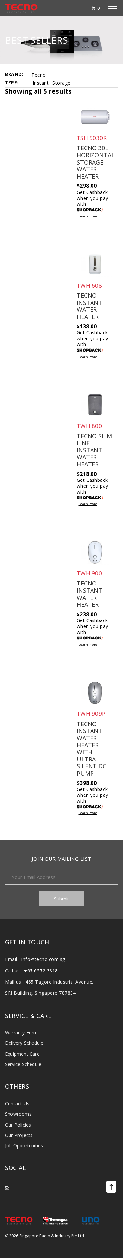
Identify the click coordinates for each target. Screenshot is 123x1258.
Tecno (38, 75)
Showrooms (18, 1114)
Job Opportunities (24, 1146)
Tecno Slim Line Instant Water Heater (94, 450)
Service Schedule (23, 1064)
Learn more (88, 216)
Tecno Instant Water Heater (89, 306)
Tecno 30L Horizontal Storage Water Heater (95, 162)
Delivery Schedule (24, 1043)
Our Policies (18, 1125)
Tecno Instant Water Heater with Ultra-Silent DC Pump (91, 749)
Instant (41, 83)
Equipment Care (22, 1054)
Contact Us (17, 1103)
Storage (61, 83)
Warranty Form (21, 1032)
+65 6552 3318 (41, 971)
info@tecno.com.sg (43, 959)
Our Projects (18, 1135)
